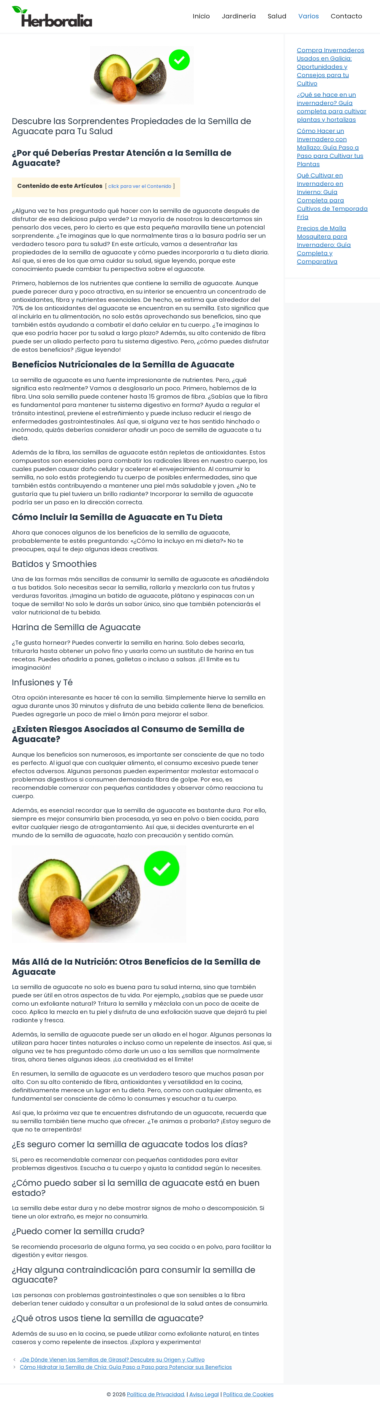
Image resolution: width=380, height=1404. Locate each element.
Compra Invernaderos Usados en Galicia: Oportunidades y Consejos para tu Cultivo (330, 67)
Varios (308, 16)
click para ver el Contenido (139, 186)
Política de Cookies (248, 1394)
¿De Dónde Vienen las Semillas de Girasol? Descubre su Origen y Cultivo (112, 1359)
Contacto (346, 16)
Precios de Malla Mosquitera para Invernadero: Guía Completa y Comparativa (324, 245)
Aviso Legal (204, 1394)
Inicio (201, 16)
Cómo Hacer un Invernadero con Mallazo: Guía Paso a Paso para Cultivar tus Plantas (330, 147)
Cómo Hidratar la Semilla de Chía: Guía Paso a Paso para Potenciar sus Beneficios (126, 1367)
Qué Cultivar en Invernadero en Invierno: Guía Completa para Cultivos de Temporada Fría (332, 196)
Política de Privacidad (155, 1394)
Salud (277, 16)
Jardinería (239, 16)
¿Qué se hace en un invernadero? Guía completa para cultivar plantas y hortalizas (331, 107)
